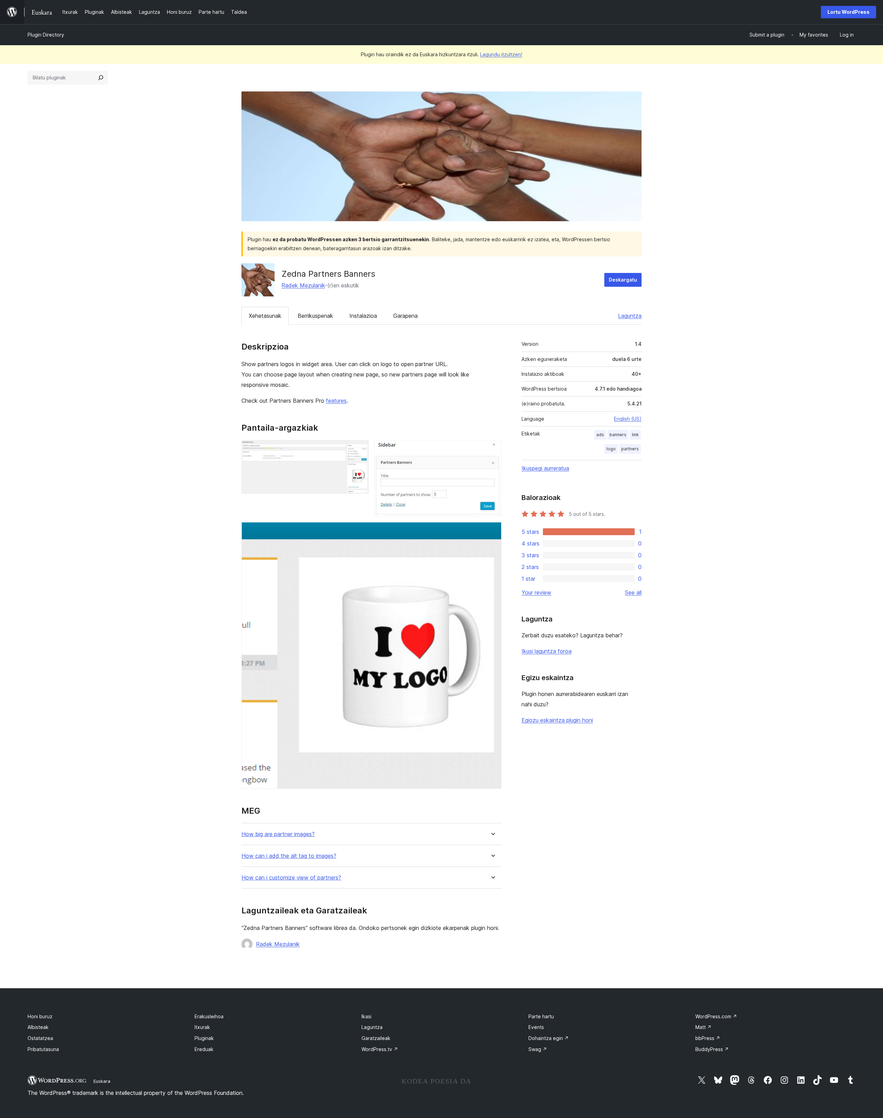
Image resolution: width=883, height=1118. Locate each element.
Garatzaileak (375, 1038)
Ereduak (204, 1049)
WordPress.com (716, 1016)
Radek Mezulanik (303, 285)
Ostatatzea (40, 1038)
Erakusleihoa (209, 1016)
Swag (537, 1049)
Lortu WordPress (848, 12)
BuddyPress (712, 1049)
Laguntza (630, 315)
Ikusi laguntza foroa (547, 651)
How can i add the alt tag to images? (288, 856)
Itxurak (202, 1027)
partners (630, 448)
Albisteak (38, 1027)
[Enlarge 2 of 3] (492, 449)
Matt (703, 1027)
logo (611, 448)
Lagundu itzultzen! (501, 54)
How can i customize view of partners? (291, 877)
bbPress (707, 1038)
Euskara (101, 1081)
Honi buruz (40, 1016)
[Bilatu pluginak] (101, 78)
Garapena (405, 315)
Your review (536, 592)
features (336, 400)
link (635, 434)
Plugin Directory (46, 35)
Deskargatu (623, 280)
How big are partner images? (278, 834)
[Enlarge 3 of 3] (492, 531)
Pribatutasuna (43, 1049)
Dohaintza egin (548, 1038)
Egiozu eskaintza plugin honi (557, 720)
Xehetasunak (265, 315)
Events (536, 1027)
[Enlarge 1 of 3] (359, 449)
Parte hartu (541, 1016)
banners (617, 434)
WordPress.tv (379, 1049)
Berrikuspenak (315, 315)
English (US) (628, 419)
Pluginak (204, 1038)
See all (633, 592)
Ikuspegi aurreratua (545, 468)
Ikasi (366, 1016)
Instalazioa (363, 315)
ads (600, 434)
